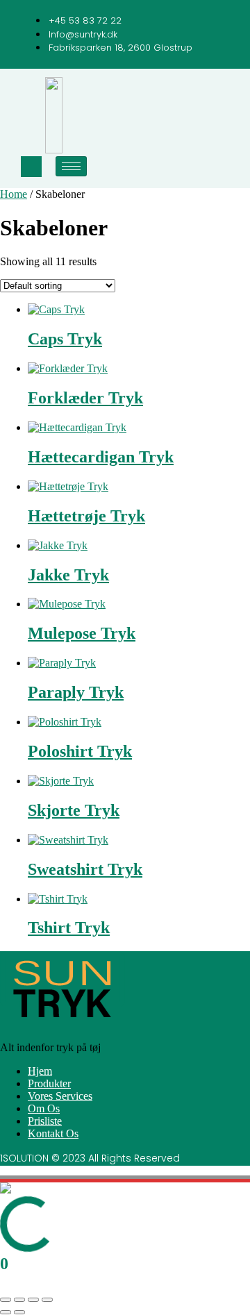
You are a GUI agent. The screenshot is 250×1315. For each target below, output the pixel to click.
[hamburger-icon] (71, 166)
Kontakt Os (53, 1133)
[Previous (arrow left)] (5, 1312)
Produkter (49, 1083)
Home (13, 194)
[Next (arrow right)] (19, 1312)
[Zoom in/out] (5, 1300)
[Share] (33, 1300)
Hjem (40, 1071)
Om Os (44, 1108)
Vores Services (60, 1096)
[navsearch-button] (31, 166)
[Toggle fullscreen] (19, 1300)
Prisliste (45, 1121)
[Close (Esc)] (47, 1300)
